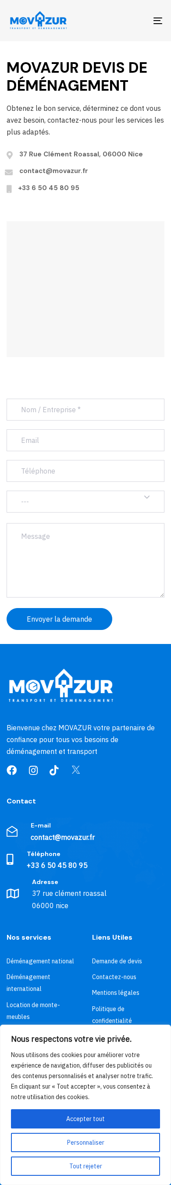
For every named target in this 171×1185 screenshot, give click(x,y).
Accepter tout (85, 1119)
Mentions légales (115, 993)
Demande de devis (117, 961)
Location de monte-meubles (33, 1011)
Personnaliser (85, 1142)
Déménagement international (28, 983)
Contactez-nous (114, 977)
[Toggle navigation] (136, 20)
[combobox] (85, 502)
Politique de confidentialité (112, 1015)
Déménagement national (40, 961)
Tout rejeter (85, 1166)
